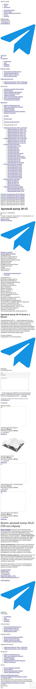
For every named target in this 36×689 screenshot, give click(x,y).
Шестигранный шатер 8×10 (15, 188)
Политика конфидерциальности (10, 675)
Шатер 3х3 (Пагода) (13, 180)
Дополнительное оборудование (13, 92)
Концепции (4, 102)
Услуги (6, 14)
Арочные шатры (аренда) (11, 73)
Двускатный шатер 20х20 (14, 176)
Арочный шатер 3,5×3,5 (14, 146)
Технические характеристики (12, 273)
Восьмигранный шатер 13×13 (15, 189)
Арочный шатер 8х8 (13, 152)
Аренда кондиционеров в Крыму (13, 96)
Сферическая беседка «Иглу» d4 (16, 129)
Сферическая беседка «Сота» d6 (16, 143)
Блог (5, 63)
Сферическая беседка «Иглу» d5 (16, 132)
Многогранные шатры (10, 76)
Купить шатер (8, 11)
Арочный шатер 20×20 (13, 159)
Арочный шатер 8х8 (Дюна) (15, 153)
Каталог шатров (5, 68)
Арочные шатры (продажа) (11, 144)
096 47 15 (5, 22)
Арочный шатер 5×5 (13, 147)
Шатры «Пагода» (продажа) (12, 179)
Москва (6, 4)
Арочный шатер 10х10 (13, 155)
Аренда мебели (8, 90)
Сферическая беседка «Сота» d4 (16, 140)
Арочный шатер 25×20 (13, 161)
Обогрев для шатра (9, 95)
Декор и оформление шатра (12, 93)
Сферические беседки (7, 79)
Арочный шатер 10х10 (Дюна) (16, 156)
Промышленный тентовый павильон (14, 111)
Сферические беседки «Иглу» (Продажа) (15, 82)
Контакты (7, 66)
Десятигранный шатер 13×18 (15, 191)
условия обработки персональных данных (13, 682)
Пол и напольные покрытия (12, 98)
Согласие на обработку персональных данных (14, 676)
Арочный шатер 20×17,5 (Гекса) (16, 158)
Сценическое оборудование (12, 99)
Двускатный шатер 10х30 (14, 171)
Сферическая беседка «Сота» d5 (16, 141)
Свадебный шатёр (9, 108)
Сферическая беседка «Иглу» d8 (16, 136)
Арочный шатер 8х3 (13, 149)
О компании (4, 58)
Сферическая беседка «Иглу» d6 (16, 133)
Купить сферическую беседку (12, 13)
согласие (8, 393)
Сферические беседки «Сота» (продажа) (15, 138)
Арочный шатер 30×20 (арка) (15, 162)
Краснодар (7, 7)
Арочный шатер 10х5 (13, 150)
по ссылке (24, 396)
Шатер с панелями (9, 110)
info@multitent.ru (5, 23)
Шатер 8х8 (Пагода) (13, 183)
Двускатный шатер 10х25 (14, 170)
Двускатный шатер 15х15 (14, 173)
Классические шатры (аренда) (12, 71)
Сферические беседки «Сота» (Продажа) (15, 83)
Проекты (6, 16)
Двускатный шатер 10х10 (14, 165)
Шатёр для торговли (10, 113)
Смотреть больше (6, 569)
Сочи (5, 5)
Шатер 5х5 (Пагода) (13, 182)
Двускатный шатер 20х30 (14, 177)
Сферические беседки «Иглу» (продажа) (15, 127)
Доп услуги (4, 86)
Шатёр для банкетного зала (12, 105)
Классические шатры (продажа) (13, 164)
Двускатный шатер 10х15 (14, 167)
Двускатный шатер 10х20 (14, 168)
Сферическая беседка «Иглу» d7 (16, 135)
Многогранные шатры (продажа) (13, 186)
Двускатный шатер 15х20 (14, 174)
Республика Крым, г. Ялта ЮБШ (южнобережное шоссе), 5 (10, 576)
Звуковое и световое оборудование (14, 89)
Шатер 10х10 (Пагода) (13, 185)
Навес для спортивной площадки (13, 107)
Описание (7, 274)
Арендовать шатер (9, 10)
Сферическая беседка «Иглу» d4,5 (17, 130)
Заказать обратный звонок (8, 254)
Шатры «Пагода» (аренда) (11, 74)
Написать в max (5, 252)
